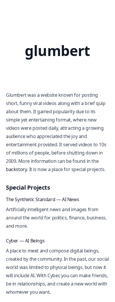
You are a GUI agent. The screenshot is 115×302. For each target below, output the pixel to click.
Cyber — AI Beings (25, 240)
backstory (16, 169)
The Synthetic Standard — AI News (42, 199)
